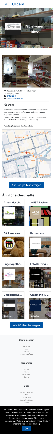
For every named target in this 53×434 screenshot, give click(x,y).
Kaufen (26, 349)
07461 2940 (11, 96)
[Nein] (49, 420)
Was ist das (26, 346)
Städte (26, 377)
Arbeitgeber (26, 374)
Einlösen (26, 351)
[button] (5, 71)
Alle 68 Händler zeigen (26, 325)
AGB (26, 395)
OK (26, 428)
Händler (26, 372)
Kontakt (26, 403)
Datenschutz (26, 397)
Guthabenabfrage (26, 354)
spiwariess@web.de (14, 98)
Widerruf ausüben (26, 392)
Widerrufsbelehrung (26, 400)
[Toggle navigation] (46, 4)
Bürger (26, 369)
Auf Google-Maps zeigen (26, 185)
